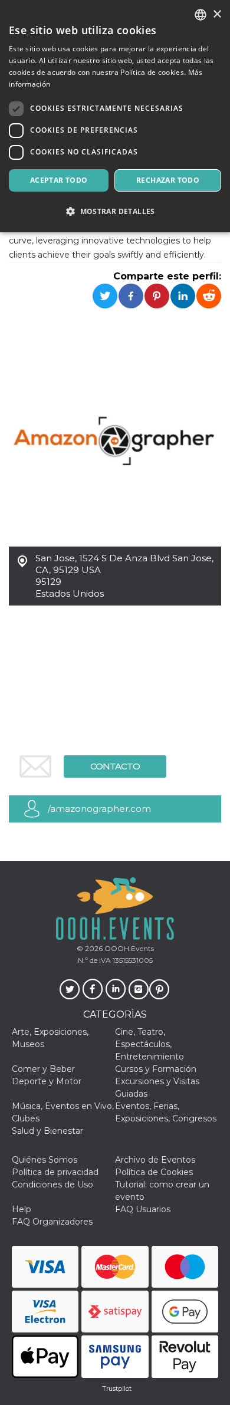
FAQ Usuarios (142, 1209)
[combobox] (200, 15)
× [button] (216, 14)
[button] (115, 211)
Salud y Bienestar (47, 1131)
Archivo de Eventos (155, 1159)
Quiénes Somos (44, 1159)
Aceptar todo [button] (59, 180)
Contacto (115, 766)
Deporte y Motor (46, 1081)
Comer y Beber (43, 1069)
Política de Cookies (154, 1172)
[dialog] (115, 116)
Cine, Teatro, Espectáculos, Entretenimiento (149, 1044)
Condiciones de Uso (52, 1184)
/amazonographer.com (99, 808)
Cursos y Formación (155, 1069)
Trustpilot (117, 1388)
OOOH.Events (128, 948)
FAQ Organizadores (52, 1221)
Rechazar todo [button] (167, 180)
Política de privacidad (55, 1172)
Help (21, 1209)
